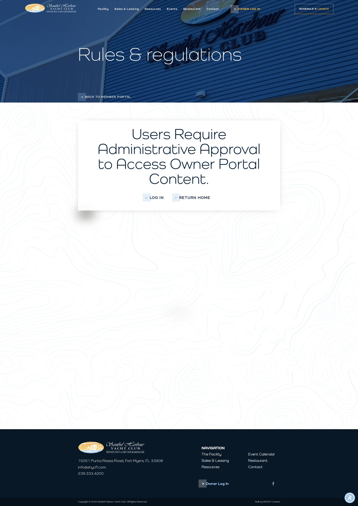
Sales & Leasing (126, 8)
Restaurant (192, 8)
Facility (103, 8)
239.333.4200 (91, 473)
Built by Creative (267, 501)
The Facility (211, 454)
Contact (213, 8)
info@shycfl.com (92, 467)
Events (172, 8)
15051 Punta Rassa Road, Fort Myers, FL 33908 (120, 460)
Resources (153, 8)
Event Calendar (261, 454)
